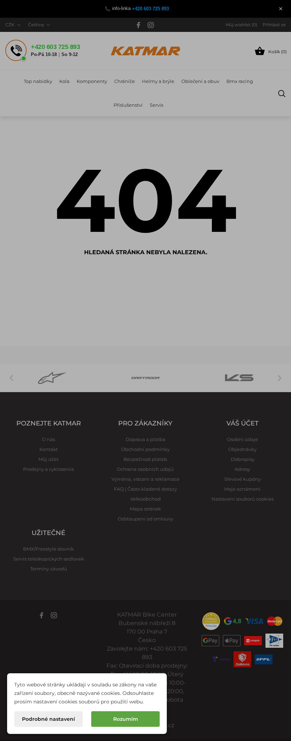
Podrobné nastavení (48, 719)
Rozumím (125, 719)
